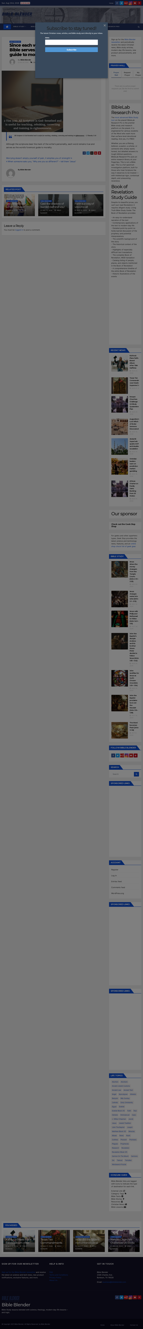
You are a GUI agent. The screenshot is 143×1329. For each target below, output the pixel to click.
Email (47, 38)
